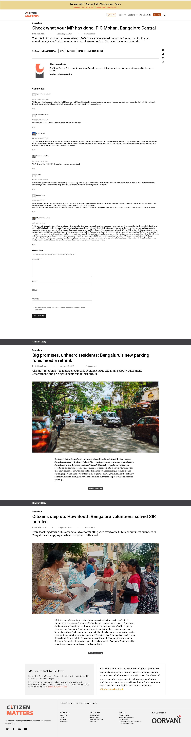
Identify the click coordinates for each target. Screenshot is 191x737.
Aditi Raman (41, 527)
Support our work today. (56, 687)
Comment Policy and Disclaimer (130, 721)
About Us (63, 715)
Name (35, 281)
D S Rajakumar (41, 366)
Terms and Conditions (126, 717)
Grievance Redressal (126, 723)
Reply (33, 108)
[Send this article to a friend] (163, 50)
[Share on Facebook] (163, 62)
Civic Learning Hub (96, 719)
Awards (63, 719)
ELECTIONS (71, 51)
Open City (93, 721)
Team (62, 717)
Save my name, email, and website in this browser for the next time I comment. (60, 309)
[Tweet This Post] (163, 54)
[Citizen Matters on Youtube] (25, 729)
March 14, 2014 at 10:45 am (40, 161)
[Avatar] (39, 71)
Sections (131, 15)
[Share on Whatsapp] (163, 58)
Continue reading (95, 489)
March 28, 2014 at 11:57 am (40, 179)
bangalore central (48, 51)
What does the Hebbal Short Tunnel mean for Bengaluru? (95, 7)
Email (35, 290)
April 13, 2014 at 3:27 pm (39, 223)
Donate (157, 15)
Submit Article (145, 15)
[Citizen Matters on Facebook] (13, 729)
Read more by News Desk (60, 74)
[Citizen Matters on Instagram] (7, 729)
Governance (89, 34)
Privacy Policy (124, 715)
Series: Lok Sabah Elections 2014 (90, 51)
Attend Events (94, 717)
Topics (121, 15)
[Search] (165, 15)
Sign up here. (91, 703)
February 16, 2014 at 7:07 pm (40, 138)
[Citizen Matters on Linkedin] (19, 729)
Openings (63, 721)
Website (35, 299)
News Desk (40, 34)
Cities (110, 15)
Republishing (123, 719)
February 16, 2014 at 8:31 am (40, 119)
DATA (61, 51)
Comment (37, 259)
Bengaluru (37, 23)
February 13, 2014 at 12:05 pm (40, 99)
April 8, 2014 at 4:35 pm (38, 200)
